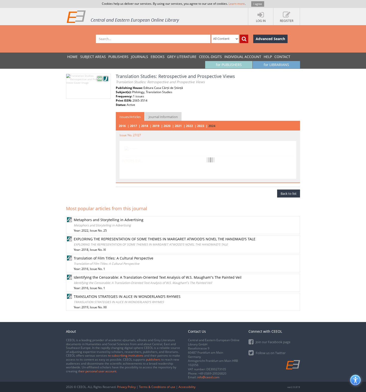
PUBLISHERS (118, 56)
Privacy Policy (126, 387)
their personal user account (97, 371)
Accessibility (187, 387)
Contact (282, 56)
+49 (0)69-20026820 (212, 373)
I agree (257, 4)
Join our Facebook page (272, 342)
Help (268, 56)
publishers (153, 359)
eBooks (158, 56)
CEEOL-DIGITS (210, 56)
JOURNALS (139, 56)
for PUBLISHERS (229, 64)
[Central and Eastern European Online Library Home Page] (123, 16)
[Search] (244, 39)
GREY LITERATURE (181, 56)
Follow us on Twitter (270, 353)
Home (72, 56)
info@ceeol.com (208, 377)
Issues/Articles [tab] (130, 117)
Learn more (237, 3)
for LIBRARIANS (276, 64)
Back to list (289, 193)
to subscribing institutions (125, 355)
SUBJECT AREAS (93, 56)
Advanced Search (270, 38)
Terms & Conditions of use (157, 387)
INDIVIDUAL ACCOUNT (242, 56)
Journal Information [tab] (163, 117)
